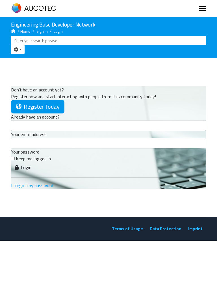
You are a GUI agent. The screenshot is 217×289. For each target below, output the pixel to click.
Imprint (195, 228)
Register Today (40, 106)
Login (25, 167)
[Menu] (202, 8)
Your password (25, 151)
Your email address (29, 134)
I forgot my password (32, 185)
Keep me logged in (33, 158)
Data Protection (165, 228)
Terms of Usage (127, 228)
